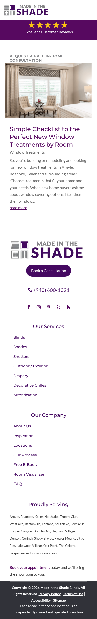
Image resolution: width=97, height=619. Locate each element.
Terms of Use (73, 594)
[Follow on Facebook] (29, 307)
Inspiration (23, 435)
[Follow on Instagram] (39, 307)
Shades (20, 346)
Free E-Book (25, 464)
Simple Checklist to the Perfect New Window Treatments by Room (45, 136)
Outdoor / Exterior (30, 366)
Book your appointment (30, 567)
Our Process (25, 455)
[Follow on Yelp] (58, 307)
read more (18, 207)
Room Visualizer (28, 474)
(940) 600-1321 (52, 290)
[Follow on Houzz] (68, 307)
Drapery (20, 375)
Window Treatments (27, 152)
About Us (22, 426)
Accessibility (41, 600)
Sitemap (59, 600)
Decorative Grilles (29, 385)
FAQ (17, 483)
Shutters (21, 356)
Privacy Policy (50, 594)
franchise (76, 612)
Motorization (25, 395)
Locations (22, 445)
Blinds (19, 337)
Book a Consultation (48, 270)
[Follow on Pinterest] (48, 307)
